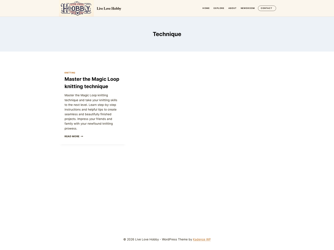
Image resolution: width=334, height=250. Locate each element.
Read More (74, 136)
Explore (219, 8)
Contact (266, 8)
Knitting (70, 72)
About (232, 8)
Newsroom (248, 8)
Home (206, 8)
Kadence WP (202, 239)
